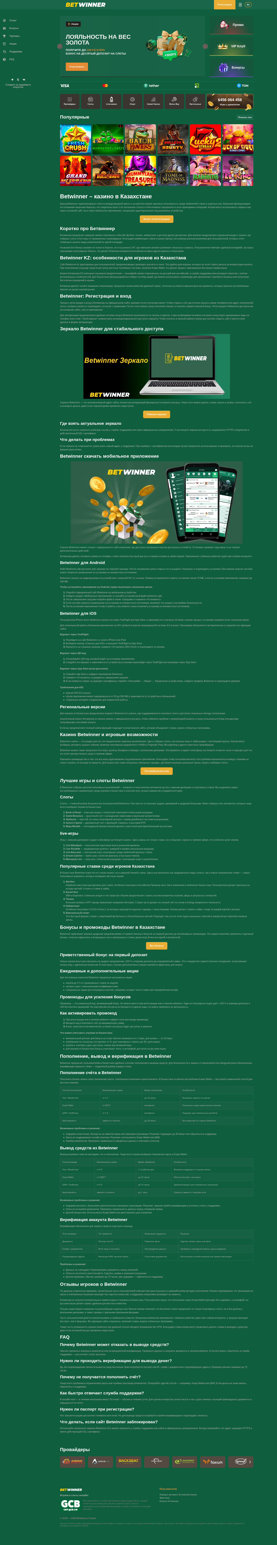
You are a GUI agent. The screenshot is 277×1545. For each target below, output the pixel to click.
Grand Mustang (75, 164)
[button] (59, 46)
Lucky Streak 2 (205, 132)
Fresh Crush (75, 132)
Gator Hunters (140, 132)
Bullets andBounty (172, 132)
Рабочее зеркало (156, 414)
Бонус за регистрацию (157, 219)
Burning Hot (108, 132)
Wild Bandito (205, 164)
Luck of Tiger (237, 132)
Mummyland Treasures (140, 164)
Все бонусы (157, 946)
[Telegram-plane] (12, 79)
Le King (237, 164)
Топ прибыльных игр (156, 771)
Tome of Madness (173, 164)
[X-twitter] (18, 79)
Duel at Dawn (108, 164)
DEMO (75, 146)
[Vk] (24, 79)
